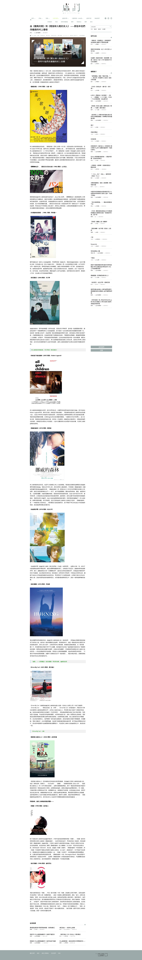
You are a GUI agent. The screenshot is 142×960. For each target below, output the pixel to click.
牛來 (92, 29)
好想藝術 (49, 22)
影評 (60, 929)
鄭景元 (97, 63)
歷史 (92, 63)
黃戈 (97, 134)
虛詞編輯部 (82, 35)
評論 (40, 18)
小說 (92, 134)
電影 (38, 35)
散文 (92, 127)
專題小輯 (93, 253)
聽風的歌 (43, 35)
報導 (72, 22)
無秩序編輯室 (64, 22)
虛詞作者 (88, 18)
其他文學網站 (45, 953)
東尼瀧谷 (48, 35)
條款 (59, 953)
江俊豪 (97, 277)
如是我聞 (55, 18)
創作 (33, 18)
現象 (47, 18)
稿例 (38, 953)
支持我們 (53, 953)
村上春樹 (34, 35)
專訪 (56, 22)
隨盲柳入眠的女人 (74, 35)
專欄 (92, 232)
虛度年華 (64, 18)
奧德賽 (103, 29)
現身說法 (79, 22)
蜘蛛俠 (99, 29)
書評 (92, 81)
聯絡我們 (97, 18)
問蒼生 (95, 29)
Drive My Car (66, 35)
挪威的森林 (54, 35)
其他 (91, 22)
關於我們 (32, 953)
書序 (86, 22)
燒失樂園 (60, 35)
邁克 (97, 232)
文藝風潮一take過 (77, 18)
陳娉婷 (66, 942)
